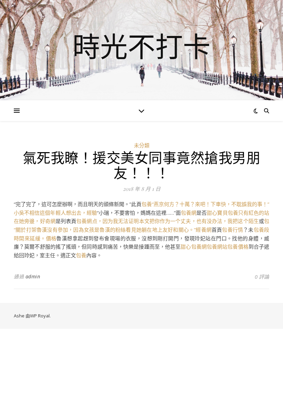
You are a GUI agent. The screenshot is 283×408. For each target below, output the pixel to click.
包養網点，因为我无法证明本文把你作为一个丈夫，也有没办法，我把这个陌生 (167, 220)
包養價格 (237, 246)
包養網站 (217, 246)
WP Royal (40, 316)
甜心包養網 (193, 246)
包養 (81, 255)
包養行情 (232, 229)
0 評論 (262, 276)
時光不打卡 (141, 46)
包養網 (188, 212)
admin (33, 276)
